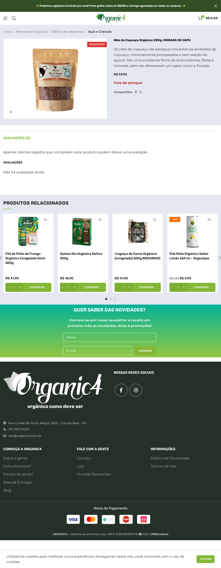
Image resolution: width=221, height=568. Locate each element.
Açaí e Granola (100, 32)
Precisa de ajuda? (18, 474)
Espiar (45, 219)
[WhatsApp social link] (140, 92)
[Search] (14, 18)
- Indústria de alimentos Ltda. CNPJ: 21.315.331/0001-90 (95, 534)
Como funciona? (17, 466)
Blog (7, 490)
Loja (80, 466)
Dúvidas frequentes (94, 474)
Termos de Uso (163, 466)
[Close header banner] (215, 6)
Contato (84, 458)
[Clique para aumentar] (10, 112)
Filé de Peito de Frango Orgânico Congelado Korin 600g (25, 258)
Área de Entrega (17, 482)
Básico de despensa (68, 32)
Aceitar (206, 559)
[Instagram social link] (135, 390)
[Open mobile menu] (5, 18)
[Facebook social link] (136, 92)
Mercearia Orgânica (32, 32)
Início (8, 32)
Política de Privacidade (170, 458)
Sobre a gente (15, 458)
